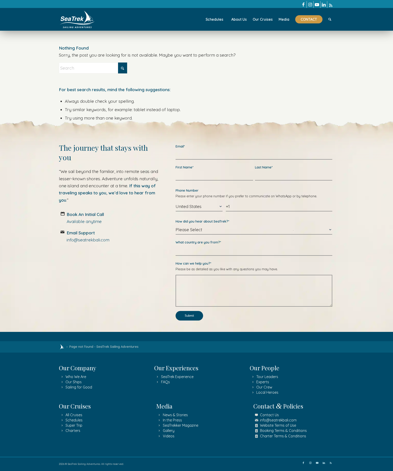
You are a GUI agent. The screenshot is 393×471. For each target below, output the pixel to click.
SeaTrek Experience (177, 376)
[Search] (329, 19)
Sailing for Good (79, 387)
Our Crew (264, 387)
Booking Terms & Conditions (283, 430)
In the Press (172, 420)
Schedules (74, 420)
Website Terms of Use (278, 425)
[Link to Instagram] (310, 4)
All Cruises (74, 415)
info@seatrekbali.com (278, 420)
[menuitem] (214, 19)
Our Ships (74, 382)
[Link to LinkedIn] (323, 4)
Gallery (168, 430)
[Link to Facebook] (303, 4)
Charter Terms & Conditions (283, 436)
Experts (262, 382)
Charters (73, 430)
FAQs (165, 382)
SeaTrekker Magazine (180, 425)
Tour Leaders (267, 376)
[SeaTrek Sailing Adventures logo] (77, 19)
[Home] (62, 347)
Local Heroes (267, 392)
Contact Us (269, 415)
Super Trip (74, 425)
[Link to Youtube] (317, 4)
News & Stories (175, 415)
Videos (168, 436)
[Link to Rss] (330, 4)
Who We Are (76, 376)
